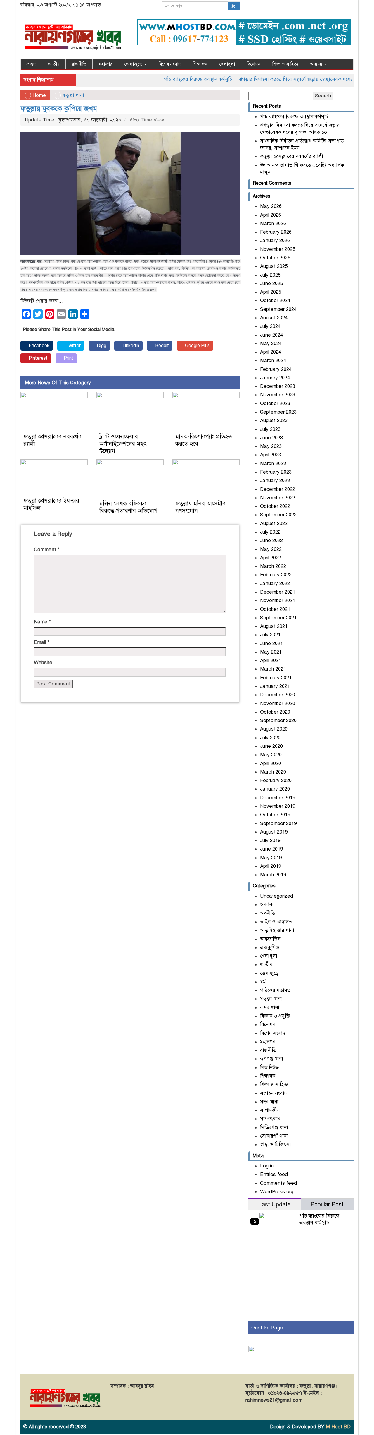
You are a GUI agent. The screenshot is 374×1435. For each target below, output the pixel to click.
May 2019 (271, 858)
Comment (47, 549)
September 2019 (278, 823)
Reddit (161, 346)
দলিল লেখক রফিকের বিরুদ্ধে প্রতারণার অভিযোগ (128, 507)
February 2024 (276, 369)
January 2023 (275, 480)
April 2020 (270, 763)
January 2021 (275, 686)
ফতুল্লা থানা (73, 95)
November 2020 (277, 703)
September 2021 (278, 618)
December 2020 (277, 695)
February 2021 (276, 678)
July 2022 (270, 532)
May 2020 (271, 755)
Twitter (72, 346)
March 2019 (273, 875)
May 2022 (271, 549)
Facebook (38, 346)
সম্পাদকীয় (270, 1110)
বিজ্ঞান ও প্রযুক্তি (275, 1016)
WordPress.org (276, 1192)
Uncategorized (276, 896)
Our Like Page (267, 1328)
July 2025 (270, 275)
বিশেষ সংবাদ (170, 64)
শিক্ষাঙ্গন (200, 64)
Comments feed (278, 1183)
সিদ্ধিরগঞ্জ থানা (274, 1127)
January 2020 (275, 789)
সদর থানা (269, 1102)
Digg (101, 346)
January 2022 (275, 583)
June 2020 (271, 746)
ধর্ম (263, 982)
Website (43, 662)
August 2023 (274, 420)
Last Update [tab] (274, 1204)
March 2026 (273, 223)
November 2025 (277, 249)
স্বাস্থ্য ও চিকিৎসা (275, 1144)
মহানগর (105, 64)
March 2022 (273, 566)
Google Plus (197, 346)
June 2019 (271, 849)
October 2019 (275, 815)
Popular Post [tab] (327, 1204)
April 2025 (270, 292)
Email (41, 642)
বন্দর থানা (269, 1007)
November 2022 (277, 498)
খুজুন (234, 6)
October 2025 (275, 258)
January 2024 (275, 378)
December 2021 (277, 592)
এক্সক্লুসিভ (269, 947)
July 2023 (270, 429)
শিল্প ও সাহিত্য (285, 64)
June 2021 (271, 643)
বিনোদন (253, 64)
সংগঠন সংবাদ (273, 1093)
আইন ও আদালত (276, 922)
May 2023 (271, 446)
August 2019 (274, 832)
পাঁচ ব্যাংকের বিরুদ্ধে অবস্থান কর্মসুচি (179, 79)
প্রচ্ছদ (31, 64)
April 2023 (270, 455)
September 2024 (278, 309)
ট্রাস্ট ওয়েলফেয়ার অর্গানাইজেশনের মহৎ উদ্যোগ (123, 444)
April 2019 (270, 866)
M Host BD (338, 1427)
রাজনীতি (79, 64)
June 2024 (271, 335)
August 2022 (274, 523)
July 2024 (270, 326)
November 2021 (277, 600)
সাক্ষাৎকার (270, 1119)
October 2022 (275, 506)
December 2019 (277, 798)
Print (68, 358)
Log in (267, 1166)
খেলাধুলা (227, 64)
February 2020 (276, 780)
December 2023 (277, 386)
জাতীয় (54, 64)
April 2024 (270, 352)
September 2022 (278, 515)
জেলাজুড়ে (134, 64)
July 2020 (270, 738)
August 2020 (274, 729)
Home (38, 95)
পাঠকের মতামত (275, 990)
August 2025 (274, 266)
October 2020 (275, 712)
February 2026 (276, 232)
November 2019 (277, 806)
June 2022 (271, 540)
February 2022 (276, 575)
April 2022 (270, 558)
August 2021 (274, 626)
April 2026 (270, 215)
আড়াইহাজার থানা (277, 930)
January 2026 (275, 240)
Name (42, 622)
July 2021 (270, 635)
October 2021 (275, 609)
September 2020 (278, 720)
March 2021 (273, 669)
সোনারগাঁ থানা (274, 1136)
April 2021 (270, 660)
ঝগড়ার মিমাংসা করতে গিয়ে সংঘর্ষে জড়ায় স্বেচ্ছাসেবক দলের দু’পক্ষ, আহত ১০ (294, 79)
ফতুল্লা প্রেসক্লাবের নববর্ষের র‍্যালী (291, 156)
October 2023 (275, 403)
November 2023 (277, 395)
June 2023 (271, 438)
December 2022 (277, 489)
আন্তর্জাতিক (270, 939)
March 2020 (273, 772)
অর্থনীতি (267, 913)
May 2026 (271, 206)
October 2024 (275, 300)
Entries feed (274, 1174)
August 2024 (274, 318)
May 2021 (271, 652)
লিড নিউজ (269, 1067)
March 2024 (273, 360)
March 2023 (273, 463)
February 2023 (276, 472)
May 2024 (271, 343)
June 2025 (271, 283)
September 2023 (278, 412)
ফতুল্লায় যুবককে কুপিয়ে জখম (58, 108)
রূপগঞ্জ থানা (271, 1059)
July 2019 (270, 840)
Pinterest (37, 358)
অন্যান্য (316, 64)
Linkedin (130, 346)
